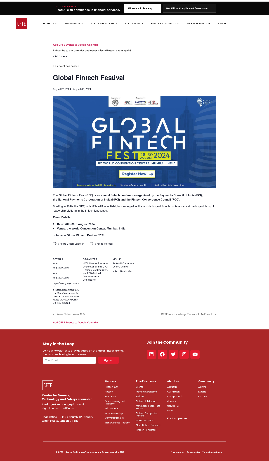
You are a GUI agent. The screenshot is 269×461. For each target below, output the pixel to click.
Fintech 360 (111, 386)
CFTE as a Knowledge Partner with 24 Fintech (187, 314)
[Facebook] (162, 354)
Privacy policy (177, 452)
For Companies (177, 418)
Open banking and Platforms (115, 402)
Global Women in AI (198, 23)
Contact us (173, 405)
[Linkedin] (151, 354)
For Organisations (102, 23)
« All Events (60, 56)
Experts (202, 391)
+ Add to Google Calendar (71, 243)
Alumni (202, 386)
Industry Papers (144, 420)
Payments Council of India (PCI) (181, 195)
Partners (202, 396)
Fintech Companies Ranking (146, 414)
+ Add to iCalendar (104, 243)
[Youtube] (195, 354)
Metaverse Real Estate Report (148, 407)
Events (139, 386)
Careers (171, 401)
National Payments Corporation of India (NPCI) (89, 199)
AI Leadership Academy (142, 8)
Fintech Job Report (146, 401)
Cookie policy (193, 452)
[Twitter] (173, 354)
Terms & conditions (212, 452)
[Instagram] (184, 354)
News (170, 410)
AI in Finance (111, 408)
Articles (140, 396)
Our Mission (173, 391)
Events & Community (163, 23)
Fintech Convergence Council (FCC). (155, 199)
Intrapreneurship (114, 413)
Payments (110, 396)
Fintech (109, 391)
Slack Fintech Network (148, 425)
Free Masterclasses (146, 391)
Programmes (72, 23)
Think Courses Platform (117, 422)
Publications (132, 23)
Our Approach (174, 396)
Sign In (222, 23)
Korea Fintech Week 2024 (70, 314)
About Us (48, 23)
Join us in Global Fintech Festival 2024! (79, 235)
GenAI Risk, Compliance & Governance (189, 8)
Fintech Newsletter (146, 429)
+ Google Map (125, 270)
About (170, 386)
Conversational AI (114, 417)
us (175, 386)
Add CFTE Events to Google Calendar (75, 44)
